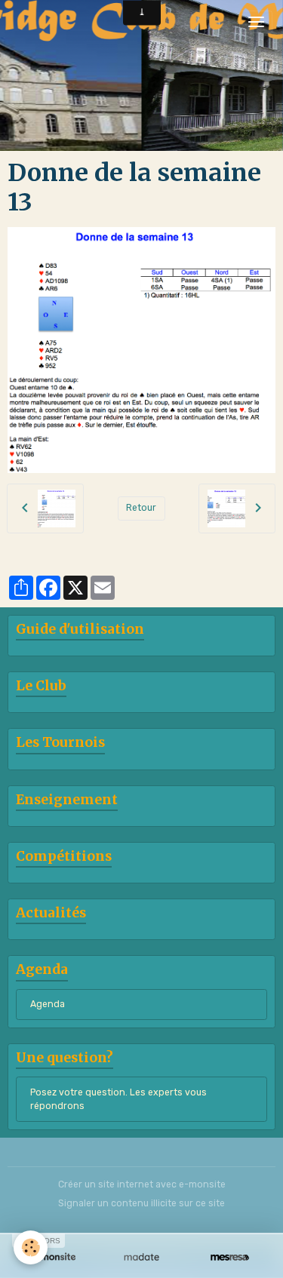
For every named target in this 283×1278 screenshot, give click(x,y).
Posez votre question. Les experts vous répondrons (118, 1099)
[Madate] (141, 1256)
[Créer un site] (53, 1256)
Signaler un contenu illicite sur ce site (141, 1203)
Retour (141, 507)
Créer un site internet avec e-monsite (142, 1184)
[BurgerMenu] (255, 22)
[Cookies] (31, 1247)
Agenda (47, 1004)
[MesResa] (230, 1256)
